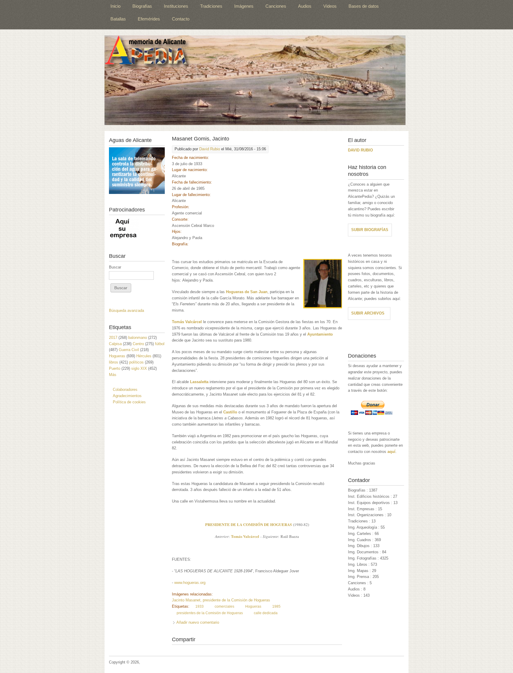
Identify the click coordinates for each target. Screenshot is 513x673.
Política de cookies (129, 402)
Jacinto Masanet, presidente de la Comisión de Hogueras (221, 600)
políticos (136, 362)
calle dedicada (266, 613)
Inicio (115, 6)
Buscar (115, 267)
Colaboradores (125, 389)
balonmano (137, 337)
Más (112, 374)
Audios (304, 6)
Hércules (143, 356)
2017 (113, 337)
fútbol (159, 344)
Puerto (114, 368)
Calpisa (115, 344)
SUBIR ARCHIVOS (367, 313)
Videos (330, 6)
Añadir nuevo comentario (197, 622)
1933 (199, 606)
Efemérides (149, 18)
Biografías (142, 6)
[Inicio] (255, 80)
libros (113, 362)
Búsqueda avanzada (126, 310)
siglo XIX (139, 368)
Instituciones (176, 6)
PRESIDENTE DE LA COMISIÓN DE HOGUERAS (248, 524)
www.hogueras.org (189, 582)
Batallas (118, 18)
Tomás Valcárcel (245, 536)
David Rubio (209, 149)
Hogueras (253, 606)
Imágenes (244, 6)
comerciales (224, 606)
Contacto (180, 18)
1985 (276, 606)
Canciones (275, 6)
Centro (138, 344)
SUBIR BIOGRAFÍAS (369, 230)
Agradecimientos (127, 396)
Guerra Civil (129, 349)
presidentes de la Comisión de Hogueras (210, 613)
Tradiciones (211, 6)
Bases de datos (364, 6)
